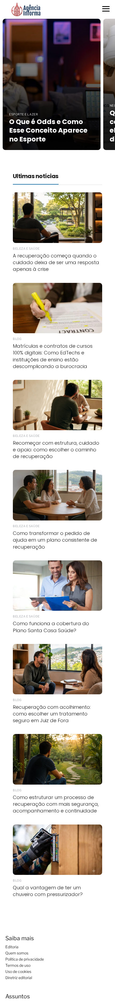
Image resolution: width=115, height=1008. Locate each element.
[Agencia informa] (26, 9)
